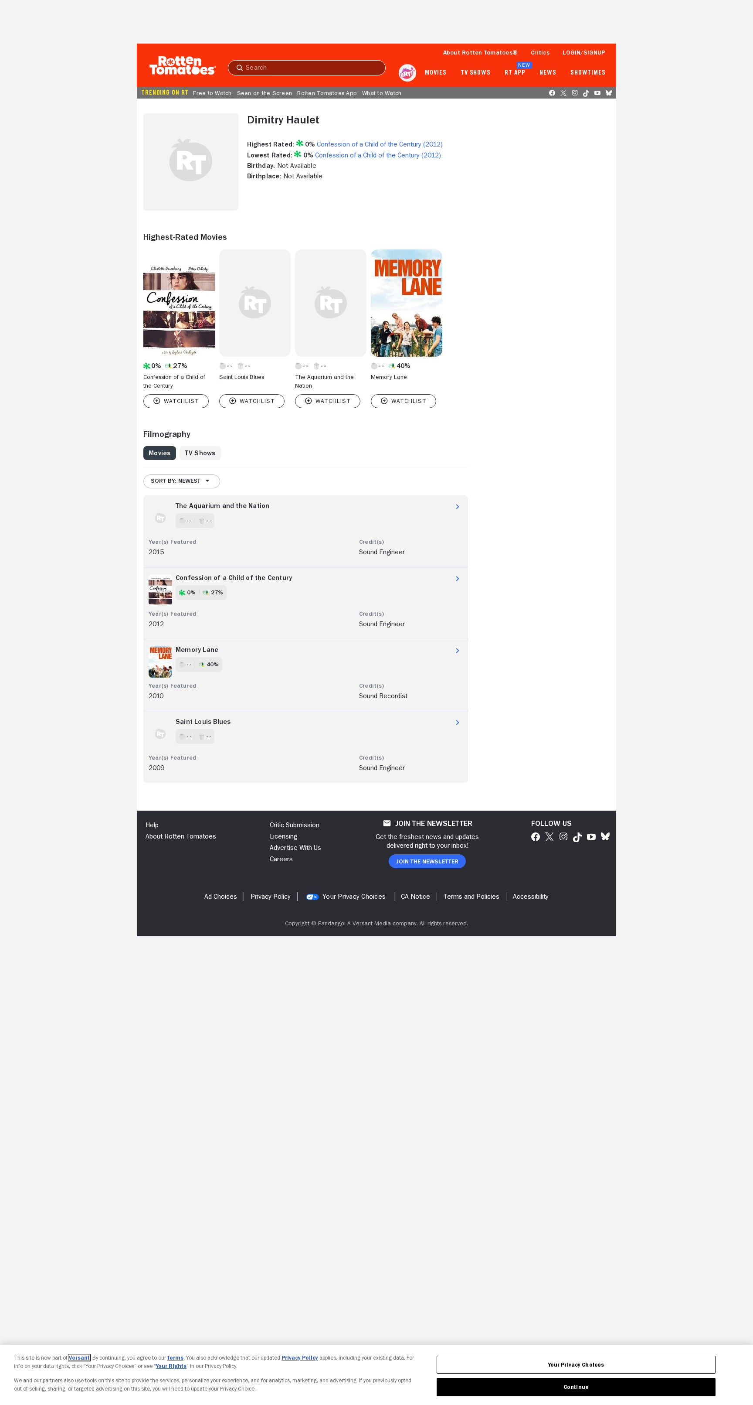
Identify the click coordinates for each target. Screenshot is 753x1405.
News (547, 72)
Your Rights (171, 1366)
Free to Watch (212, 93)
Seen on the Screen (264, 93)
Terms (175, 1358)
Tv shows (476, 72)
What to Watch (381, 93)
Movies (435, 72)
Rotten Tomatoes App (327, 93)
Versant (79, 1358)
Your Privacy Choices (354, 896)
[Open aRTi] (407, 72)
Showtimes (588, 72)
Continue (576, 1387)
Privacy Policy (300, 1358)
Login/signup (584, 52)
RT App (515, 72)
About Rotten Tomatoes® (480, 52)
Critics (540, 52)
